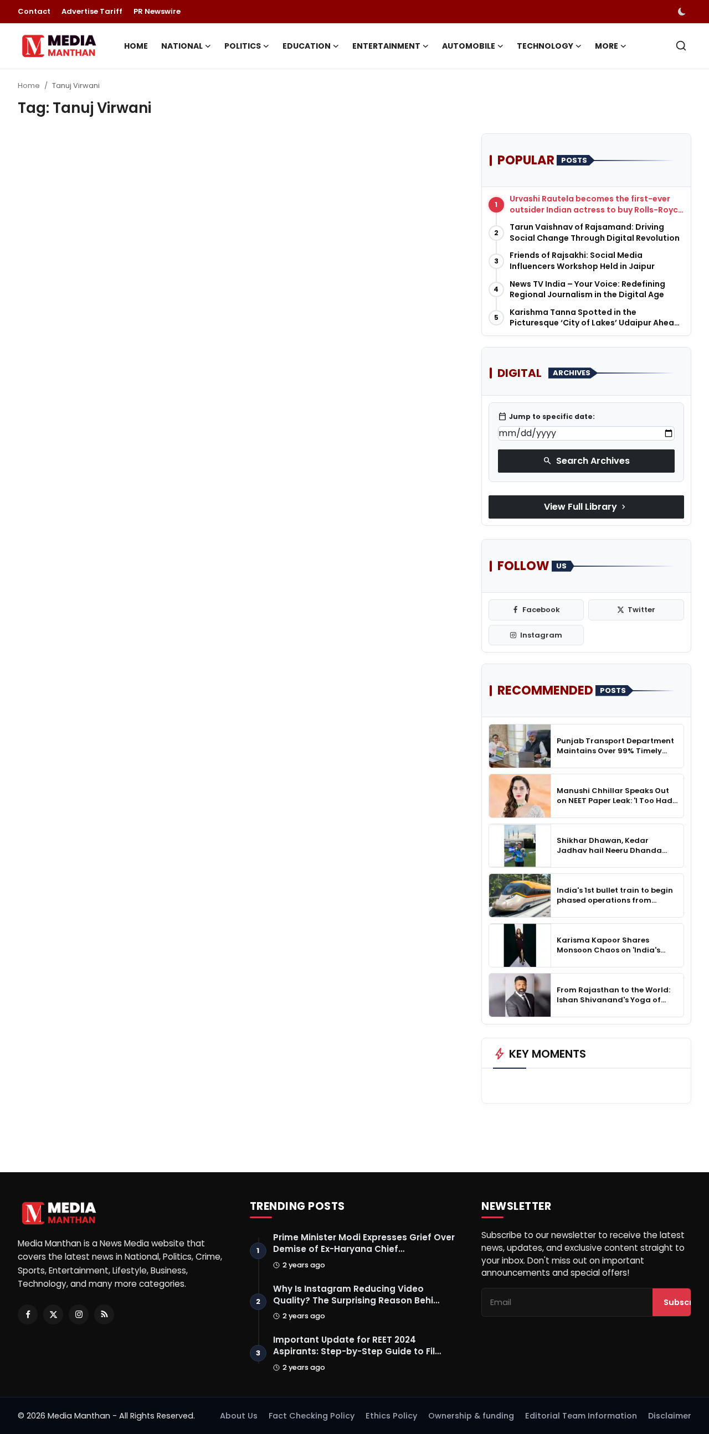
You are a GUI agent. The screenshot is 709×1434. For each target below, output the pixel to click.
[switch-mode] (683, 11)
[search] (681, 45)
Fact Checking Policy (311, 1415)
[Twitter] (53, 1314)
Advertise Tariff (91, 11)
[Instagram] (79, 1314)
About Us (239, 1415)
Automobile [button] (468, 45)
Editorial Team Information (581, 1415)
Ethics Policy (391, 1415)
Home (136, 45)
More (606, 45)
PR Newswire (157, 11)
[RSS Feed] (104, 1314)
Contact (34, 11)
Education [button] (306, 45)
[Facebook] (28, 1314)
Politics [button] (242, 45)
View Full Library (586, 506)
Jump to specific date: (546, 417)
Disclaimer (669, 1415)
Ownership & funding (471, 1415)
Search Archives (586, 460)
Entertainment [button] (386, 45)
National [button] (182, 45)
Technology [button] (545, 45)
